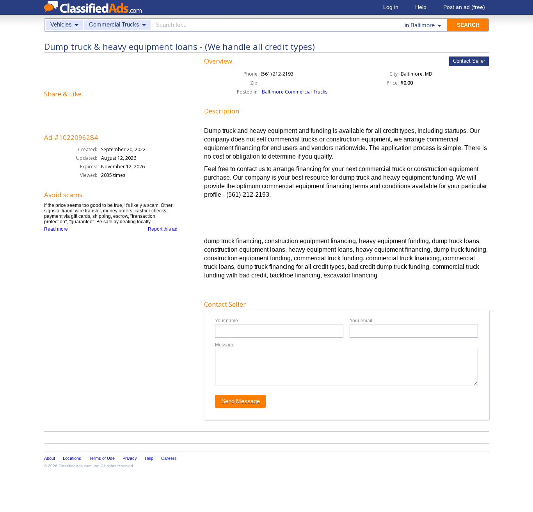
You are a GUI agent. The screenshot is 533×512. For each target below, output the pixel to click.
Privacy (130, 458)
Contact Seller (469, 61)
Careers (169, 458)
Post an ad (464, 7)
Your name (226, 320)
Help (420, 7)
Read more (56, 229)
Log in (390, 7)
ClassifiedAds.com (75, 466)
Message (225, 345)
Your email (361, 320)
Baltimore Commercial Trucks (294, 91)
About (49, 458)
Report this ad (163, 229)
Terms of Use (102, 458)
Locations (72, 458)
